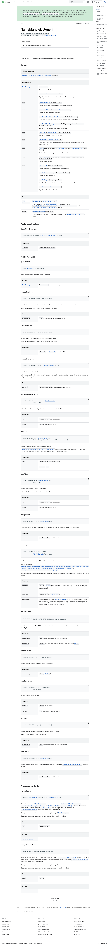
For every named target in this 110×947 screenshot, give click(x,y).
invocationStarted (45, 110)
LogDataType (60, 148)
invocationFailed (45, 102)
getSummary (43, 87)
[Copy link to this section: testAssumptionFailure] (39, 394)
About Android (6, 943)
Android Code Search (29, 2)
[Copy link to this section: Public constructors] (40, 224)
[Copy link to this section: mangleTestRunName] (38, 845)
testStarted (43, 187)
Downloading (5, 926)
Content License (62, 907)
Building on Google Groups (45, 934)
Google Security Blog (43, 929)
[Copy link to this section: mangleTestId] (32, 791)
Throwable (52, 352)
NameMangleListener (28, 75)
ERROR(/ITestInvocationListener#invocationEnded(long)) (39, 570)
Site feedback (38, 943)
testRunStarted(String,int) (75, 214)
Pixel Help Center (78, 924)
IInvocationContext (58, 110)
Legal (20, 943)
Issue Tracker (77, 934)
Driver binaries (5, 934)
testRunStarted (44, 173)
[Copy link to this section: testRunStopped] (34, 718)
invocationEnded (45, 94)
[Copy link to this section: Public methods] (36, 257)
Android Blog (41, 926)
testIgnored (43, 139)
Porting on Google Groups (44, 937)
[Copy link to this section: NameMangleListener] (38, 229)
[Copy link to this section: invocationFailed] (34, 326)
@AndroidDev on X (43, 924)
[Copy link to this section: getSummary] (31, 262)
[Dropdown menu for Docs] (19, 2)
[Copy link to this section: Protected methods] (40, 786)
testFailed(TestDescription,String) (65, 206)
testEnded (43, 124)
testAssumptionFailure (47, 117)
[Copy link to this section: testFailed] (29, 474)
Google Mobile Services (80, 929)
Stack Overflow (78, 932)
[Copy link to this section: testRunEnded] (32, 612)
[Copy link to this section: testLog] (28, 545)
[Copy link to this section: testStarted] (31, 752)
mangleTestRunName (39, 211)
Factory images (6, 932)
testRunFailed (44, 165)
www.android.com (79, 926)
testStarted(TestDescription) (42, 206)
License (25, 943)
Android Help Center (79, 921)
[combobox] (77, 1)
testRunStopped (44, 180)
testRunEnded (44, 157)
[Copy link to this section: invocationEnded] (35, 292)
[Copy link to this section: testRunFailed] (32, 651)
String (48, 585)
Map (48, 467)
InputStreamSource (77, 148)
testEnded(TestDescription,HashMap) (44, 207)
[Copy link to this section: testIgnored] (31, 515)
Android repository (6, 921)
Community (14, 943)
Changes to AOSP (67, 16)
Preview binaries (6, 929)
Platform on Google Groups (45, 932)
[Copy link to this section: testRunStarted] (33, 681)
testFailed (43, 132)
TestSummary (26, 87)
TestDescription (59, 117)
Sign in (106, 2)
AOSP (22, 23)
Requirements (5, 924)
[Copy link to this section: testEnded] (30, 432)
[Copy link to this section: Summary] (31, 65)
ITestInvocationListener (48, 35)
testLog (42, 148)
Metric (76, 643)
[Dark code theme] (88, 234)
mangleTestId (37, 201)
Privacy (31, 943)
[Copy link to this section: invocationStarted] (35, 359)
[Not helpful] (88, 23)
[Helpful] (86, 23)
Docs (15, 2)
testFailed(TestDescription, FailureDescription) (38, 449)
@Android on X (42, 921)
